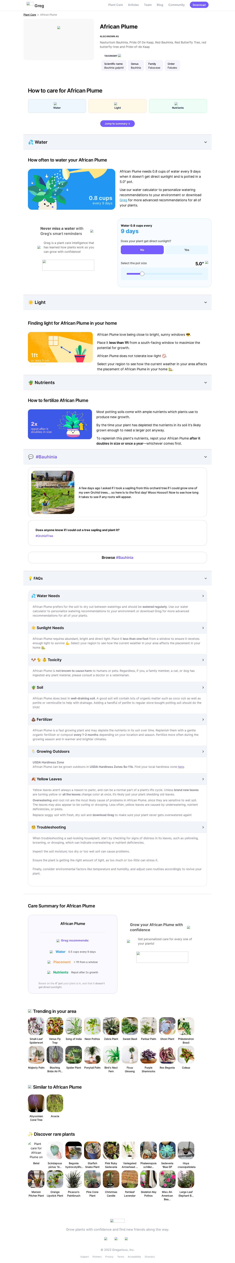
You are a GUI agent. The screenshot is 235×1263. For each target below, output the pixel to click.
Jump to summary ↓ (117, 123)
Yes (186, 250)
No (142, 250)
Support (84, 1256)
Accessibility (134, 1256)
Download (199, 4)
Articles (133, 5)
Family (152, 63)
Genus (135, 63)
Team (148, 5)
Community (176, 5)
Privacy (109, 1256)
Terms (120, 1256)
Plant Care (115, 5)
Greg (123, 200)
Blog (160, 5)
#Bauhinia (46, 457)
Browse (117, 557)
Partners (97, 1256)
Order (171, 63)
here (181, 767)
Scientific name (113, 63)
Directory (150, 1256)
